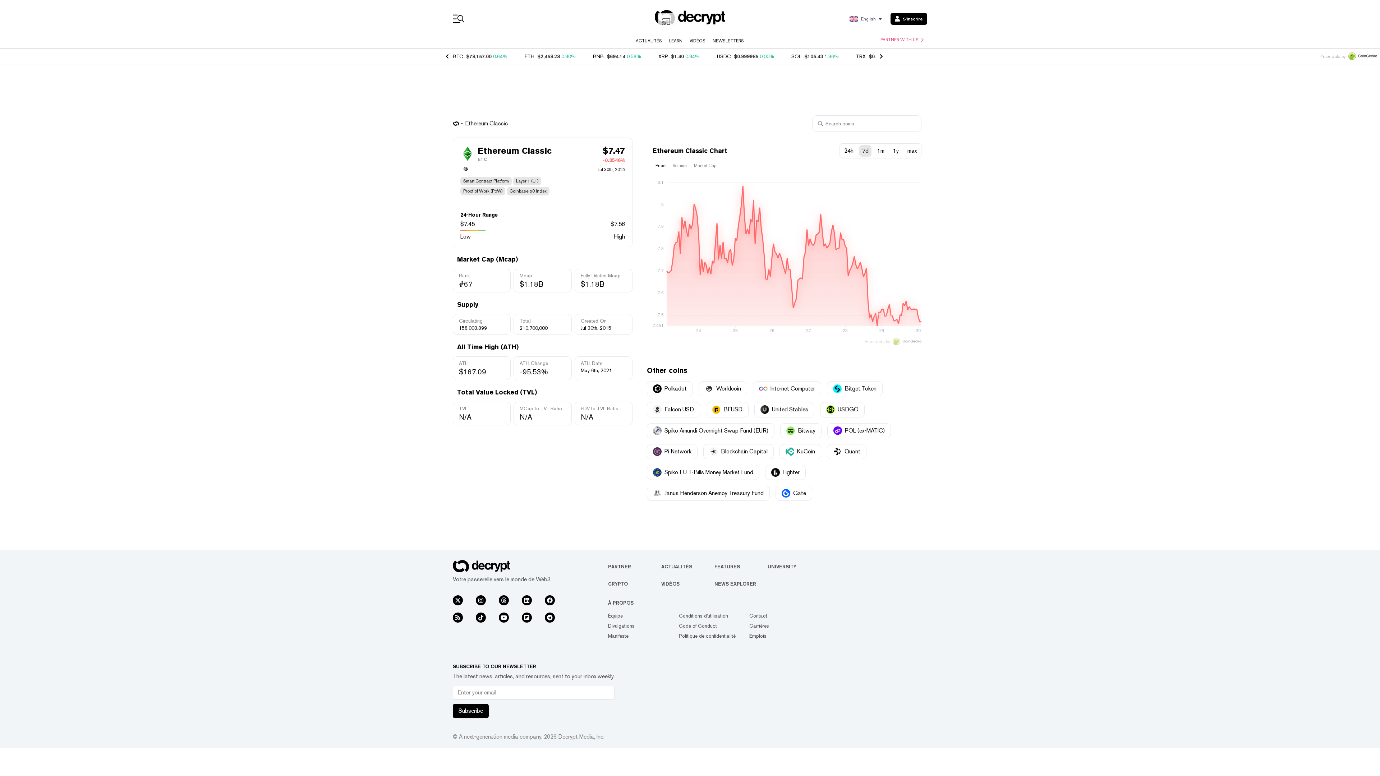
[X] (458, 600)
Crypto (618, 584)
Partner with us (899, 39)
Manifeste (618, 636)
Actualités (649, 40)
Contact (758, 616)
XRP (663, 56)
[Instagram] (481, 600)
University (782, 566)
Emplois (758, 636)
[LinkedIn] (527, 600)
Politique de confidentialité (707, 636)
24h (849, 150)
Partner (619, 566)
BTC (458, 56)
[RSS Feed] (458, 618)
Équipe (615, 616)
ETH (529, 56)
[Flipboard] (527, 618)
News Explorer (735, 584)
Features (727, 566)
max (912, 150)
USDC (724, 56)
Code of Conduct (698, 626)
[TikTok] (481, 618)
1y (896, 150)
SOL (796, 56)
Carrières (759, 626)
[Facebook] (550, 600)
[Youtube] (504, 618)
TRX (861, 56)
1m (880, 150)
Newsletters (728, 40)
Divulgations (621, 626)
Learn (675, 40)
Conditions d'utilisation (703, 616)
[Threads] (504, 600)
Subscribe (471, 710)
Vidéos (697, 40)
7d (865, 150)
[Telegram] (550, 618)
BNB (598, 56)
